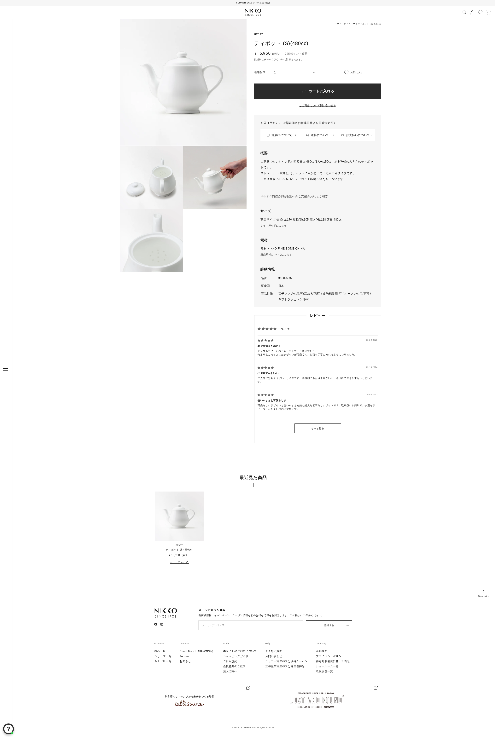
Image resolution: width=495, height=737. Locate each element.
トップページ (339, 24)
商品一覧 (160, 651)
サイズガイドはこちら (273, 225)
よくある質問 (273, 651)
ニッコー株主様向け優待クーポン (286, 661)
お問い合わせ (273, 656)
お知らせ (185, 661)
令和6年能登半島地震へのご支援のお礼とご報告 (296, 196)
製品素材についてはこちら (276, 254)
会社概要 (321, 651)
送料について (320, 135)
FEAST (258, 34)
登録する (329, 625)
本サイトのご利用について (240, 651)
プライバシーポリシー (330, 656)
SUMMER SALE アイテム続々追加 (253, 3)
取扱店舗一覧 (324, 671)
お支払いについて (358, 135)
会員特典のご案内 (234, 666)
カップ (351, 24)
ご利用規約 (230, 661)
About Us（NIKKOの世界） (197, 651)
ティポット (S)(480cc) (179, 549)
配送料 (258, 59)
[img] (266, 340)
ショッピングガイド (235, 656)
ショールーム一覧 (327, 666)
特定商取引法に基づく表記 (333, 661)
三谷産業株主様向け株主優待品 (285, 666)
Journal (184, 656)
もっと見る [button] (317, 428)
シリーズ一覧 (162, 656)
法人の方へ (230, 671)
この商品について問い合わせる (317, 105)
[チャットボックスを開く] (8, 728)
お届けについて (281, 135)
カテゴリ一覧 (162, 661)
